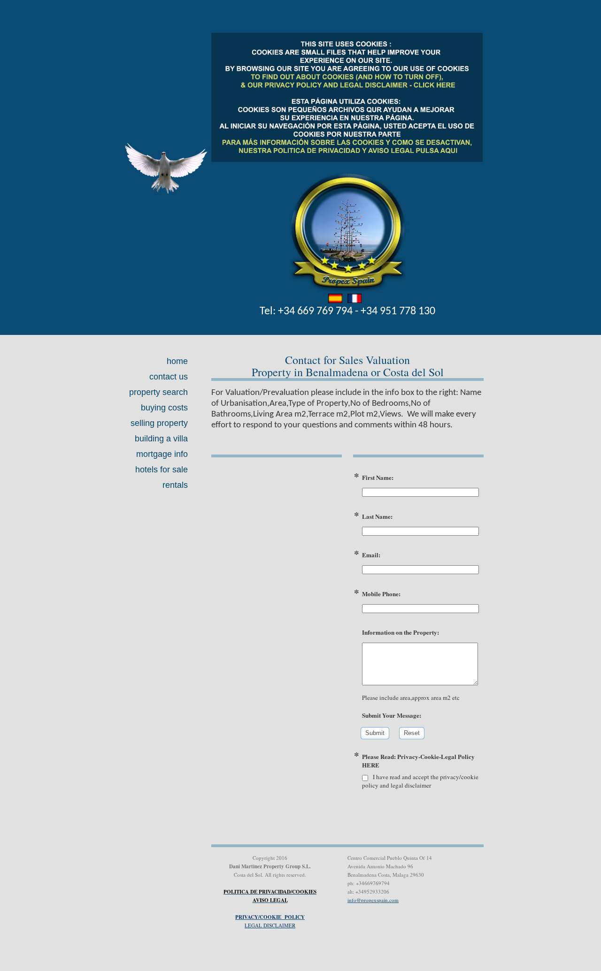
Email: (371, 555)
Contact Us (168, 376)
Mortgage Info (162, 454)
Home (177, 361)
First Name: (377, 477)
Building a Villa (161, 438)
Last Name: (377, 516)
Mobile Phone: (381, 594)
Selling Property (159, 423)
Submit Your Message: (391, 715)
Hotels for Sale (161, 469)
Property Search (158, 392)
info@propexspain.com (373, 899)
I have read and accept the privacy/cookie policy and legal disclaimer (420, 781)
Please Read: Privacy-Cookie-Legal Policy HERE (418, 760)
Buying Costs (164, 407)
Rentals (175, 485)
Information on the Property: (400, 632)
